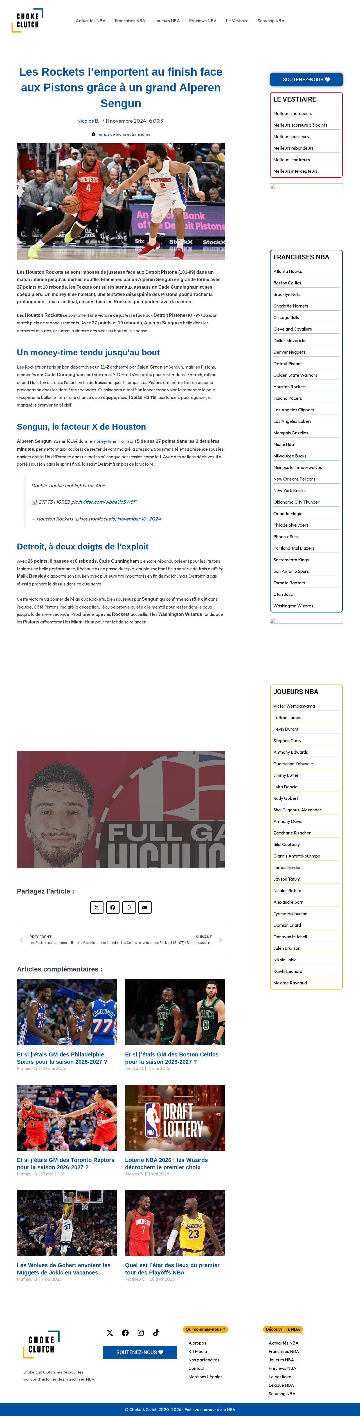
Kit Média (197, 1351)
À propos (197, 1343)
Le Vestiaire (237, 20)
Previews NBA (203, 20)
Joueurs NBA (167, 20)
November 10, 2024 (139, 518)
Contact (196, 1368)
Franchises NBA (130, 20)
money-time (104, 441)
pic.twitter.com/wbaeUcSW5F (103, 502)
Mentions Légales (205, 1376)
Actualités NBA (91, 20)
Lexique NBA (281, 1385)
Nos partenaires (203, 1360)
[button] (97, 907)
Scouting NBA (271, 20)
